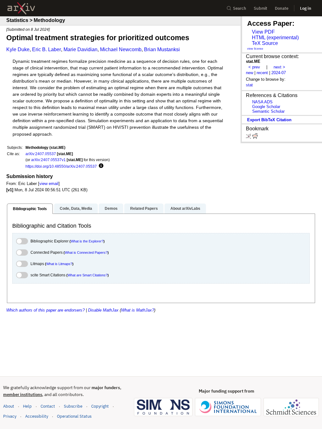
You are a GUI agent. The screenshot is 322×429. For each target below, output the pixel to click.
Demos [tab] (111, 208)
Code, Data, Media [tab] (76, 208)
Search (239, 8)
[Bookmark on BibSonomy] (249, 137)
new (249, 72)
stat (249, 85)
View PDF (263, 32)
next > (279, 67)
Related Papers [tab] (144, 208)
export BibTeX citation (269, 119)
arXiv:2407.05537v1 (48, 160)
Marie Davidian (80, 49)
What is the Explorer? (87, 241)
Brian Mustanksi (162, 49)
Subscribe (73, 406)
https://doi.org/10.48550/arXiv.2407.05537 (61, 166)
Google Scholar (266, 106)
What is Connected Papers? (86, 252)
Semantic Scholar (268, 111)
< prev (254, 67)
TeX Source (265, 43)
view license (255, 48)
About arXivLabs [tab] (185, 208)
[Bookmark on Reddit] (255, 137)
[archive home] (21, 8)
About (8, 406)
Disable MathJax (103, 310)
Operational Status (74, 416)
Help (27, 406)
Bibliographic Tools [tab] (30, 209)
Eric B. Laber (46, 49)
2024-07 (278, 72)
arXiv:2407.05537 (40, 154)
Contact (48, 406)
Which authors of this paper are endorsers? (45, 310)
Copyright (100, 406)
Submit (260, 8)
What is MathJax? (137, 310)
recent (262, 72)
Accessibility (36, 416)
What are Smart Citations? (88, 275)
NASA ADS (262, 102)
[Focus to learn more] (100, 166)
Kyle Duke (18, 49)
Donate (281, 8)
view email (48, 183)
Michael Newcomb (121, 49)
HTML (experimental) (275, 37)
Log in (305, 8)
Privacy (9, 416)
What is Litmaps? (59, 264)
